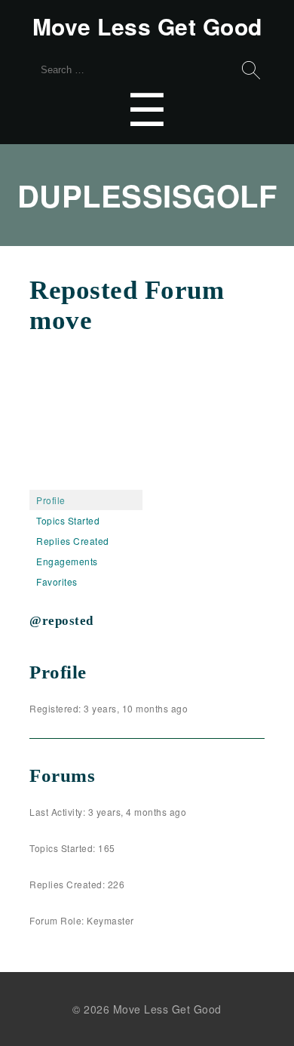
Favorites (57, 581)
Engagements (67, 561)
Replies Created (72, 540)
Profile (51, 500)
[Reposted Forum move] (85, 482)
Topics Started (68, 520)
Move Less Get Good (147, 26)
